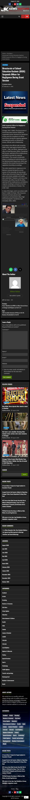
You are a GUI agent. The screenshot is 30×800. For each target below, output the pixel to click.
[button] (2, 16)
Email (4, 357)
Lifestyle (4, 640)
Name (4, 351)
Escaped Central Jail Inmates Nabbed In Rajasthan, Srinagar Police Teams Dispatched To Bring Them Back (14, 494)
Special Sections (6, 658)
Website (4, 363)
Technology (5, 666)
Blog (17, 789)
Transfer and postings (7, 673)
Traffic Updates (6, 669)
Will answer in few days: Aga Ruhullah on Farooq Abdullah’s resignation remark (14, 518)
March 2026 (5, 563)
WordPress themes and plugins (11, 700)
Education (4, 615)
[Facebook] (10, 4)
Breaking (4, 600)
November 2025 (6, 578)
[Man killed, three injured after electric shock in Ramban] (15, 395)
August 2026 (5, 545)
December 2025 (6, 574)
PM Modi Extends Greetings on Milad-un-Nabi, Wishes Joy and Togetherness (13, 512)
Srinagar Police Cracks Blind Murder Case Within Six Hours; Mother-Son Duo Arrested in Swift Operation (14, 461)
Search (4, 470)
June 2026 (5, 552)
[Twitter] (12, 4)
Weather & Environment (8, 680)
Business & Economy (7, 604)
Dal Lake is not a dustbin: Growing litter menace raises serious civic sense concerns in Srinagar (14, 434)
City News (5, 65)
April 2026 (5, 560)
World (3, 684)
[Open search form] (19, 16)
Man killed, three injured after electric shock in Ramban (15, 407)
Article (4, 596)
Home (13, 789)
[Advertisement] (15, 34)
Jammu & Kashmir (6, 633)
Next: (13, 313)
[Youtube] (15, 4)
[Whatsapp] (20, 4)
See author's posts (15, 295)
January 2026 (5, 571)
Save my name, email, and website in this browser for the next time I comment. (14, 371)
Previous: (15, 306)
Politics (4, 655)
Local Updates (5, 648)
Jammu (4, 629)
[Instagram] (17, 4)
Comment (5, 330)
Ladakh (4, 637)
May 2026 (4, 556)
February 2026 (6, 567)
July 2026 (4, 549)
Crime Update (5, 611)
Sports (4, 662)
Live (27, 16)
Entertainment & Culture (8, 618)
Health (4, 622)
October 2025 (5, 582)
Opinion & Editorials (7, 651)
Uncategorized (5, 677)
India (3, 626)
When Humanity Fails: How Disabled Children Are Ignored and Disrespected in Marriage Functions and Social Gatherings (15, 532)
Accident (4, 593)
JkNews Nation (8, 84)
